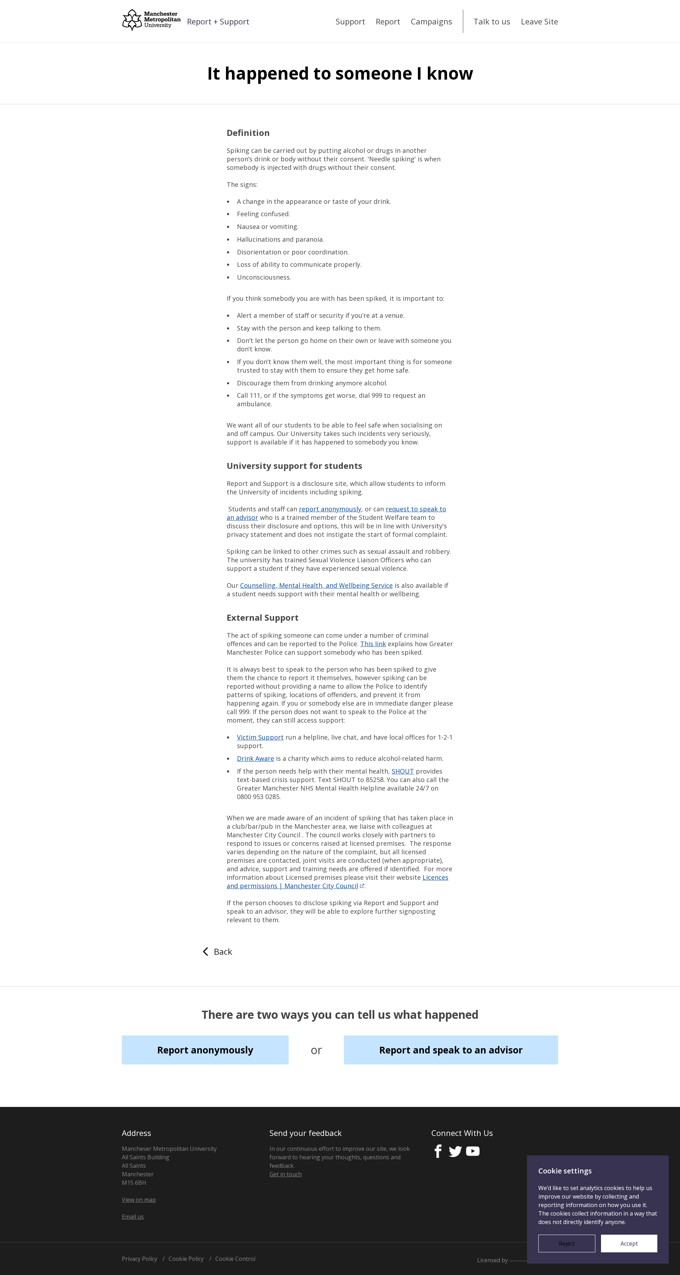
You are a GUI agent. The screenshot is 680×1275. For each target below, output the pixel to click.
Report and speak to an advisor (451, 1050)
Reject (567, 1243)
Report (388, 21)
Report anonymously (205, 1050)
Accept (629, 1243)
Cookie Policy (186, 1259)
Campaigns (431, 21)
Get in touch (286, 1174)
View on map (139, 1200)
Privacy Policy (139, 1259)
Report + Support (218, 21)
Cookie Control (235, 1259)
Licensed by (493, 1260)
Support (350, 21)
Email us (133, 1217)
